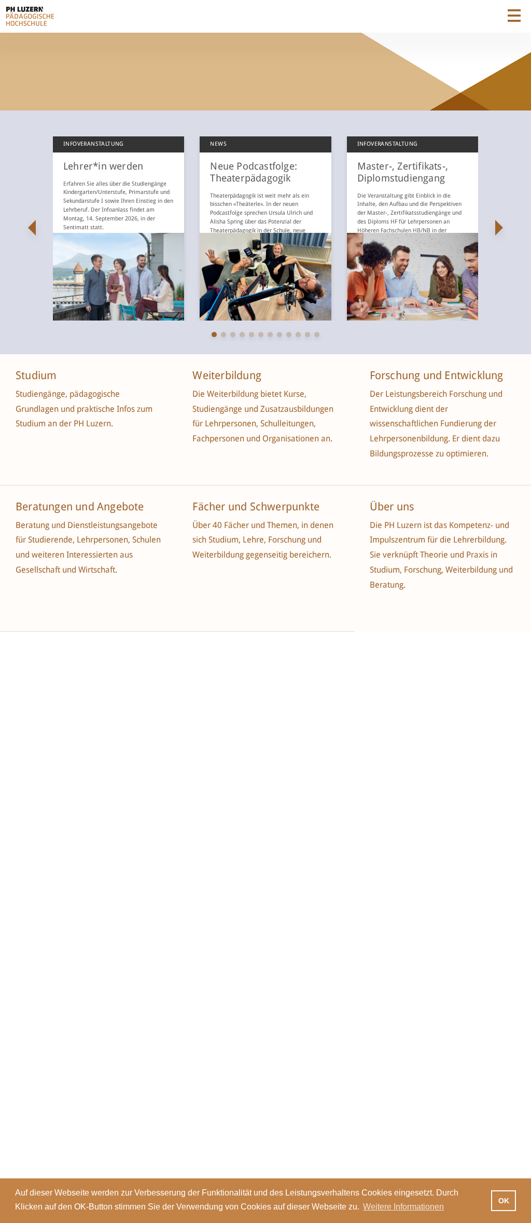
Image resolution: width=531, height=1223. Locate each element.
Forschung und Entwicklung (437, 375)
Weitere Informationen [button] (403, 1206)
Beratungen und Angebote (80, 507)
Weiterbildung (226, 375)
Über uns (392, 507)
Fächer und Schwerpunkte (257, 507)
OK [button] (503, 1201)
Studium (36, 375)
